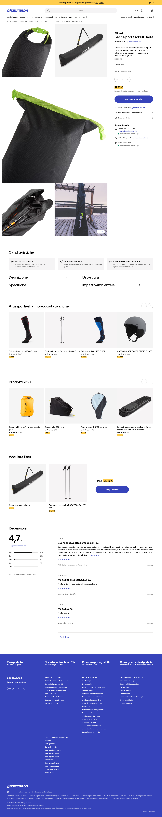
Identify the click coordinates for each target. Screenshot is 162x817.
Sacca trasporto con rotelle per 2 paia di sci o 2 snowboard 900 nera (134, 428)
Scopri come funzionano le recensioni (22, 575)
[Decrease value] (117, 79)
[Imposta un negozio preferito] (136, 10)
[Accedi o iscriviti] (147, 10)
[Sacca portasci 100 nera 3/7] (54, 130)
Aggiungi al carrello (133, 99)
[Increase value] (127, 79)
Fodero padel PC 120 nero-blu (94, 427)
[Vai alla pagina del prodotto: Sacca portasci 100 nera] (27, 483)
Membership (139, 17)
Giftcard (150, 17)
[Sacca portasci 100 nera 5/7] (81, 209)
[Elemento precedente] (144, 305)
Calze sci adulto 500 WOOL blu (95, 351)
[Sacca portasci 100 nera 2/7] (28, 50)
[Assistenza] (141, 10)
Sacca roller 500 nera (54, 427)
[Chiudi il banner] (153, 2)
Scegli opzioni (112, 490)
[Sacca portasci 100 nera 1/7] (81, 50)
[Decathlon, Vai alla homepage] (17, 10)
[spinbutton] (122, 79)
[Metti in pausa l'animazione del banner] (149, 2)
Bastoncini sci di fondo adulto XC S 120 (62, 351)
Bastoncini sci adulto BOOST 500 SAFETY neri (67, 506)
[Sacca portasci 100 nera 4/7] (28, 209)
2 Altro (100, 231)
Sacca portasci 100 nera (19, 505)
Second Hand (126, 17)
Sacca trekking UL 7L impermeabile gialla (25, 428)
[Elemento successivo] (150, 305)
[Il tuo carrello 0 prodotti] (152, 10)
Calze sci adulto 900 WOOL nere (23, 351)
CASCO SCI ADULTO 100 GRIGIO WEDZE (134, 351)
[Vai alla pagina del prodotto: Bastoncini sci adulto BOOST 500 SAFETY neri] (68, 483)
